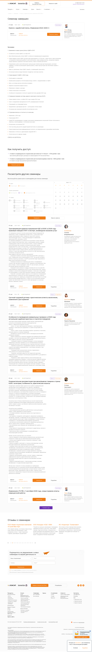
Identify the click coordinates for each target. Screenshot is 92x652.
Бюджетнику (48, 207)
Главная (10, 13)
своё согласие (17, 570)
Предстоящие (14, 185)
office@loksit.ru (77, 594)
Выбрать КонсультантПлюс (36, 3)
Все (12, 200)
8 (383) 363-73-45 (79, 3)
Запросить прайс (53, 3)
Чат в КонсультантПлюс (25, 603)
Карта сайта (11, 616)
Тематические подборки (25, 601)
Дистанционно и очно (30, 192)
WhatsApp (76, 596)
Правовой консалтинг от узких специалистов (25, 600)
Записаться (39, 286)
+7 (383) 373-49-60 (78, 602)
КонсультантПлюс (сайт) (53, 621)
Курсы (32, 9)
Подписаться (20, 567)
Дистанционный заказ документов (25, 605)
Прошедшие (22, 185)
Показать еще (46, 507)
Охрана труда (39, 207)
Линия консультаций (24, 598)
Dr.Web (9, 609)
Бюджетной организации (12, 600)
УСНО (26, 200)
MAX (74, 597)
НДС (37, 200)
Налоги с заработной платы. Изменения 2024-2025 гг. (31, 13)
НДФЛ (47, 205)
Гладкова (27, 205)
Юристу (27, 202)
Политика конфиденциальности (29, 621)
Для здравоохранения (29, 208)
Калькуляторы (11, 605)
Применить (36, 218)
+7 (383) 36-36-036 (78, 601)
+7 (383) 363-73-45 (78, 599)
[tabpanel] (20, 532)
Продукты (10, 9)
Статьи (52, 594)
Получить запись (53, 34)
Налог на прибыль (38, 203)
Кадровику (48, 202)
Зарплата (18, 205)
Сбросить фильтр (55, 218)
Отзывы (52, 596)
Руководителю (19, 202)
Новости (38, 9)
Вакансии (53, 597)
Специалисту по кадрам (12, 601)
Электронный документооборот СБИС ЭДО (11, 612)
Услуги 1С (10, 615)
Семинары (25, 9)
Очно (21, 192)
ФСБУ (37, 205)
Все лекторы (36, 596)
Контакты (82, 9)
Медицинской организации (10, 603)
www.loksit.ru (78, 642)
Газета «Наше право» (65, 594)
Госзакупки (18, 210)
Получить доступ (15, 165)
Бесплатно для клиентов (19, 208)
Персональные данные (39, 211)
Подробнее (85, 647)
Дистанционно (14, 192)
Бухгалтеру (18, 200)
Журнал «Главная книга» (11, 608)
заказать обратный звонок (78, 4)
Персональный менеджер (25, 606)
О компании (47, 9)
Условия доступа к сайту (42, 621)
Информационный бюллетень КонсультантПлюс (64, 597)
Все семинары (36, 594)
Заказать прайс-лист (82, 637)
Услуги (17, 9)
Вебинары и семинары (25, 610)
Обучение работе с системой (24, 612)
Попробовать (58, 585)
